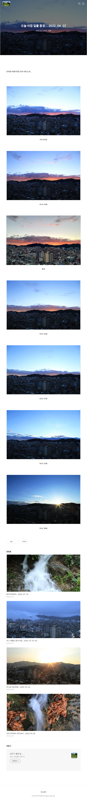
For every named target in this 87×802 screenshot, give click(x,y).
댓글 (8, 746)
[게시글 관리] (17, 541)
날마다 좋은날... (16, 753)
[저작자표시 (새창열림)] (29, 542)
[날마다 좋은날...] (13, 3)
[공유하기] (14, 541)
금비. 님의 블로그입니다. (17, 756)
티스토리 (43, 792)
